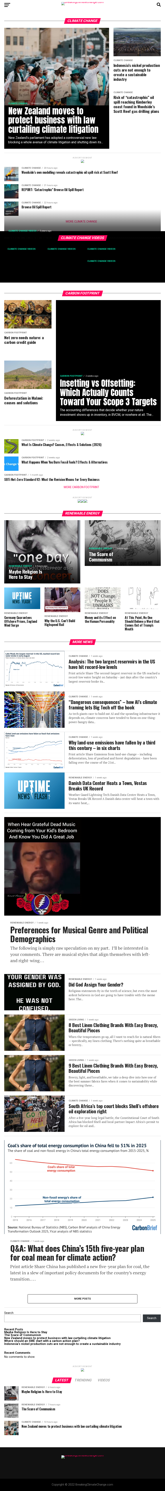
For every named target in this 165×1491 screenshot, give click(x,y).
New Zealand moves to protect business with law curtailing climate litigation (57, 1338)
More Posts (82, 1298)
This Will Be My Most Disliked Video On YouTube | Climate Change (22, 260)
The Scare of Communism (22, 1335)
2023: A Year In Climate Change (48, 237)
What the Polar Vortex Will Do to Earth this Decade (63, 258)
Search (8, 1313)
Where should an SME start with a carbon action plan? (42, 1341)
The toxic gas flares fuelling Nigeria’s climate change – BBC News (105, 270)
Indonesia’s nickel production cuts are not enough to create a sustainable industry (62, 1344)
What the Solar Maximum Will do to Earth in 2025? (105, 255)
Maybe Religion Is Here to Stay (25, 1332)
